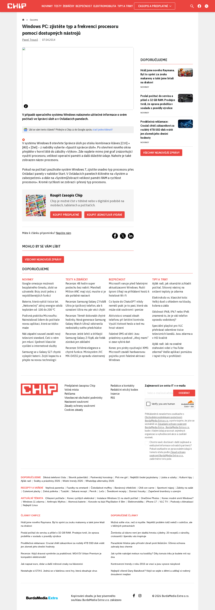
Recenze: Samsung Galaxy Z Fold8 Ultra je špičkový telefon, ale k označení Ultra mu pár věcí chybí (86, 305)
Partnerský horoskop (102, 477)
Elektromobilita (104, 6)
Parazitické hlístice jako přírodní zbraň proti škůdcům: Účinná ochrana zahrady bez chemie (148, 545)
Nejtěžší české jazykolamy (144, 477)
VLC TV (164, 501)
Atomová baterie (77, 501)
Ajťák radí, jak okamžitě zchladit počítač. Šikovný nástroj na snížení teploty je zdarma (171, 287)
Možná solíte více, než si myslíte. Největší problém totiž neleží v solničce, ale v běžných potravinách (151, 524)
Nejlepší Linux (30, 505)
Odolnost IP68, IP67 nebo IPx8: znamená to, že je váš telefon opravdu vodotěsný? (170, 315)
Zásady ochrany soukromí (79, 405)
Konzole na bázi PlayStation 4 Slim (106, 501)
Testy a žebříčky (77, 279)
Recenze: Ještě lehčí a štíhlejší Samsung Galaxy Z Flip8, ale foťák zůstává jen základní (85, 337)
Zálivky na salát (185, 487)
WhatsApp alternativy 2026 (99, 481)
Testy (57, 6)
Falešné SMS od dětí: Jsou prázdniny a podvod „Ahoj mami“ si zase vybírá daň (128, 337)
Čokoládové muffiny (101, 487)
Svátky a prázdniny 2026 (47, 481)
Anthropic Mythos (56, 501)
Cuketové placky (31, 491)
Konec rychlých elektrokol (80, 498)
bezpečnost (117, 279)
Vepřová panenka (54, 487)
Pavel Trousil (30, 39)
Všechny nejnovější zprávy (43, 259)
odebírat (184, 393)
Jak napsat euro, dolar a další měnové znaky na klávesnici (52, 564)
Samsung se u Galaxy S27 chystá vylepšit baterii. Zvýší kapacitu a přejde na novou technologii (41, 355)
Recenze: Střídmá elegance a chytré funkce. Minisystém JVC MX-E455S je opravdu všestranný (85, 351)
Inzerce (115, 393)
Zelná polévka (50, 491)
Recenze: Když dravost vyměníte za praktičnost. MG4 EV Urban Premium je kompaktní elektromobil (61, 555)
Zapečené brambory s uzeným (164, 491)
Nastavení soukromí (76, 401)
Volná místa (71, 389)
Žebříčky (68, 6)
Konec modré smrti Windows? (178, 498)
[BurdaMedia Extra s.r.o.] (39, 389)
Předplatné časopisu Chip (79, 385)
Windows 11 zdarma (33, 501)
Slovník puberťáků (78, 477)
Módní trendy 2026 (73, 481)
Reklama (69, 393)
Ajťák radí (26, 481)
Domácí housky (137, 491)
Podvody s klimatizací (181, 501)
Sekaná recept (79, 491)
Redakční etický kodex (124, 389)
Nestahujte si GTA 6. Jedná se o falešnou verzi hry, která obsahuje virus (59, 570)
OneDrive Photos (150, 498)
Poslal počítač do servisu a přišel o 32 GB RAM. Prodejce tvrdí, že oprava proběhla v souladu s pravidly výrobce (157, 102)
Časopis (34, 20)
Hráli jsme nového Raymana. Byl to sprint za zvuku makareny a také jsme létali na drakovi (157, 76)
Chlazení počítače (54, 498)
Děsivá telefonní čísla (54, 477)
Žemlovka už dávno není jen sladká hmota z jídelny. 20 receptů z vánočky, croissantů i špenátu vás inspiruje (150, 534)
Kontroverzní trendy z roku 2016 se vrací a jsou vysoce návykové (145, 564)
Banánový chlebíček (125, 487)
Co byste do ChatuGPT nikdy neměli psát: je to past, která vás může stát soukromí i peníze (128, 305)
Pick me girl (121, 477)
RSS (113, 397)
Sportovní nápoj (165, 487)
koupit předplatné (66, 214)
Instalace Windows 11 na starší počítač (117, 498)
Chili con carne (146, 487)
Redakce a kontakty (122, 385)
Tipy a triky (125, 6)
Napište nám (63, 232)
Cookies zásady (73, 409)
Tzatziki (65, 491)
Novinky (47, 6)
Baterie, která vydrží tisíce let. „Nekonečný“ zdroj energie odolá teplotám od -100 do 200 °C (42, 305)
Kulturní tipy (185, 477)
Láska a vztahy (169, 477)
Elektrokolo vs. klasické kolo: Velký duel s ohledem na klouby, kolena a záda (171, 301)
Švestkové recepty (116, 491)
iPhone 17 (151, 501)
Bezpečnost (84, 6)
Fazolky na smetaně (77, 487)
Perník (93, 491)
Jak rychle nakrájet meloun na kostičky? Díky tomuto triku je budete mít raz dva (150, 555)
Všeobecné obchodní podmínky (83, 397)
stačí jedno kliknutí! (103, 129)
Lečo (101, 491)
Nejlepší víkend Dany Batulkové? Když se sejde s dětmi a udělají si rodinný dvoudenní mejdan (150, 572)
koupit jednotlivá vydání (104, 214)
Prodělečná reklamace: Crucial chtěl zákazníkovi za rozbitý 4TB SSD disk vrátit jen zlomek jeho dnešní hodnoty (157, 129)
